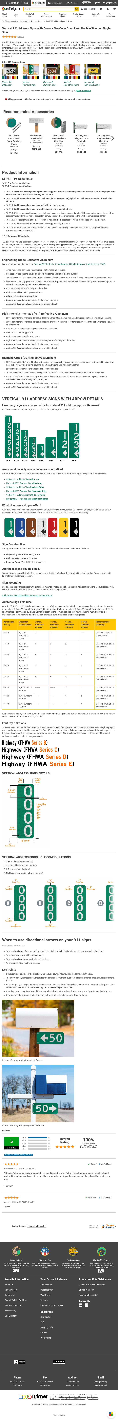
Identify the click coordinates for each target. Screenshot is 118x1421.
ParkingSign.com (92, 1397)
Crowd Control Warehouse (77, 1397)
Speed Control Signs (46, 15)
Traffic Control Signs (78, 15)
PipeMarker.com (55, 1399)
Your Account (46, 1284)
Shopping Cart (46, 1290)
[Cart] (114, 9)
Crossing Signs (62, 15)
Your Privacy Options (49, 1305)
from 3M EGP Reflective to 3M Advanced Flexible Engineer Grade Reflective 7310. (70, 264)
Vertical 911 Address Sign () (25, 487)
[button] (111, 1414)
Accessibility (10, 1311)
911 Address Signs (34, 21)
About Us (9, 1284)
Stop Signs (16, 15)
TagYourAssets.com (67, 1399)
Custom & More (95, 15)
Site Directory (11, 1316)
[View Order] (101, 9)
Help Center (45, 1317)
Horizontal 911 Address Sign (24, 483)
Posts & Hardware (111, 15)
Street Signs (21, 21)
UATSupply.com (79, 1399)
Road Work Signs (30, 15)
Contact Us (10, 1295)
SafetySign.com (64, 1397)
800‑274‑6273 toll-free (17, 1382)
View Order (45, 1295)
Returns (43, 1300)
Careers (43, 1332)
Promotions (45, 1338)
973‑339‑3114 (17, 1385)
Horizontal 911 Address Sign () (26, 491)
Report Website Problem (15, 1300)
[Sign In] (107, 9)
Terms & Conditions (13, 1305)
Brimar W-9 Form (86, 1290)
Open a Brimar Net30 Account (92, 1284)
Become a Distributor (88, 1295)
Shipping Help (46, 1327)
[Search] (77, 9)
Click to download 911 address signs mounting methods (27, 595)
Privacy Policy (11, 1290)
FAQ (42, 1322)
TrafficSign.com (8, 21)
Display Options (18, 1226)
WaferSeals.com (93, 1399)
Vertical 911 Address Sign (22, 479)
